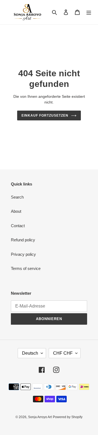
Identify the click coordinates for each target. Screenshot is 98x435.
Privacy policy (23, 254)
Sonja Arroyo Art (40, 417)
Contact (18, 225)
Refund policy (23, 240)
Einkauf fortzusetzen (45, 115)
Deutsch (30, 353)
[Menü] (88, 12)
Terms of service (26, 268)
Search (17, 197)
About (16, 211)
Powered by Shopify (67, 417)
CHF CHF (63, 353)
